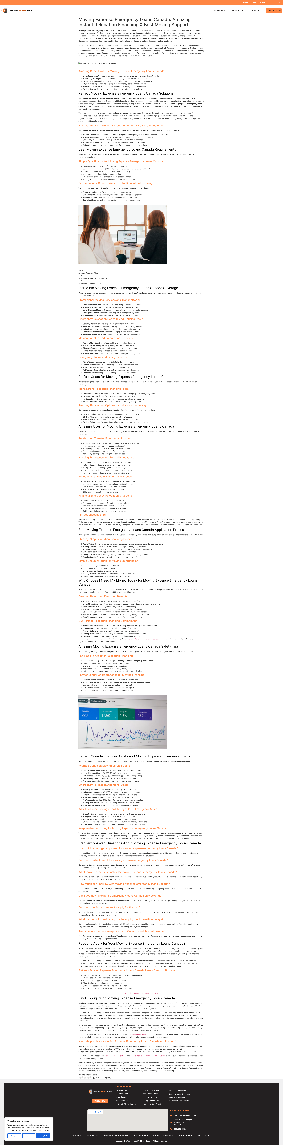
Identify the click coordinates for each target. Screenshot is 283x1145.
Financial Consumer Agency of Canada (143, 639)
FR (279, 2)
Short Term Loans (150, 1097)
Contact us (255, 10)
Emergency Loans (151, 1101)
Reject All (29, 1136)
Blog (271, 2)
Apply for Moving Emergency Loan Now (141, 993)
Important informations (116, 1136)
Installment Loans (177, 1097)
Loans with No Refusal (179, 1090)
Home (245, 2)
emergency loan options (116, 1056)
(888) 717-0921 (259, 2)
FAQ (199, 1136)
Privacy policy (140, 1136)
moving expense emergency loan (141, 1034)
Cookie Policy (185, 1136)
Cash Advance (121, 1094)
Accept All (43, 1136)
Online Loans (121, 1090)
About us (236, 10)
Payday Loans (121, 1101)
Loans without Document (180, 1094)
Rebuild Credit (121, 1097)
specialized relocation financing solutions (148, 1056)
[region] (28, 1129)
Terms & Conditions (163, 1136)
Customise (14, 1136)
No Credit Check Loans (125, 1104)
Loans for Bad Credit (152, 1104)
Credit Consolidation (152, 1090)
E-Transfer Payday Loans (180, 1101)
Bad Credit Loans (150, 1094)
